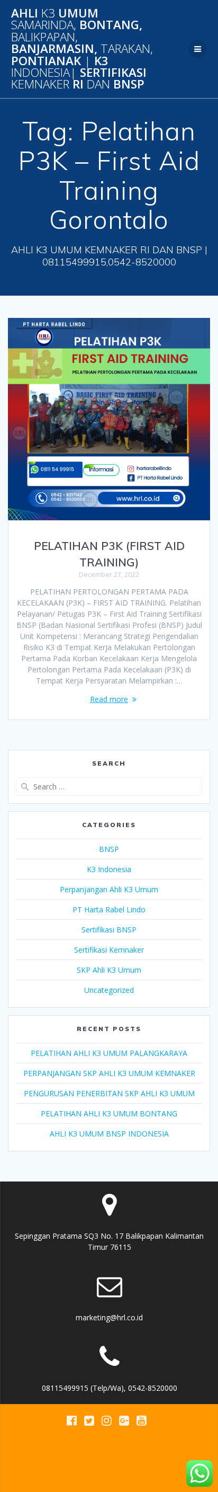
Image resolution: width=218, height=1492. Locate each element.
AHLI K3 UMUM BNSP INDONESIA (109, 1134)
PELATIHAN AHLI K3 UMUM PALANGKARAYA (109, 1053)
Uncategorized (109, 990)
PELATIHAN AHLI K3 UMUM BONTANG (109, 1113)
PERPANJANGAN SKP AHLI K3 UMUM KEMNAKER (109, 1073)
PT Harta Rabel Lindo (109, 909)
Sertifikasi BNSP (109, 930)
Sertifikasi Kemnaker (109, 950)
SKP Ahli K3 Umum (109, 970)
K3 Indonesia (109, 869)
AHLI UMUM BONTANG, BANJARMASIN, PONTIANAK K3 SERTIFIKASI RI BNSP (82, 49)
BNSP (109, 849)
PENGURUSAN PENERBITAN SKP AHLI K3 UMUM (109, 1093)
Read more (109, 699)
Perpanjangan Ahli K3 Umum (109, 889)
